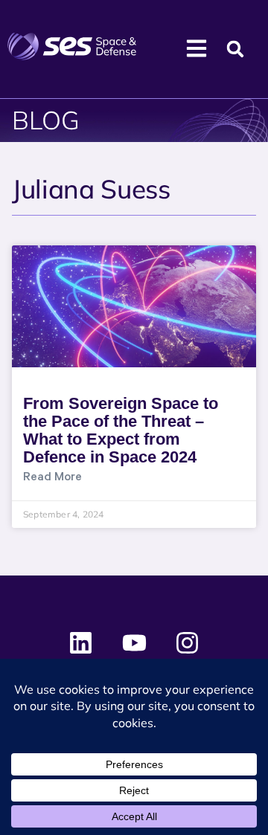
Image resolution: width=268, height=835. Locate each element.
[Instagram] (186, 643)
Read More (52, 478)
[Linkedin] (81, 643)
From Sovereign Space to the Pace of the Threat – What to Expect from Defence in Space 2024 (120, 430)
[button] (235, 49)
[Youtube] (134, 643)
